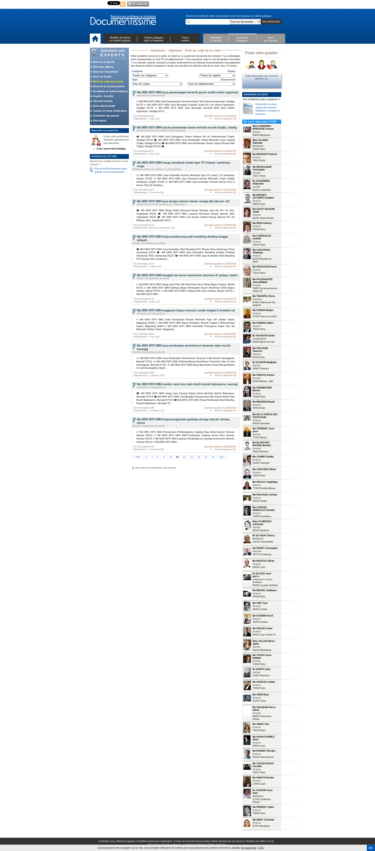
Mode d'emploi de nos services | (229, 841)
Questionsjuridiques (242, 39)
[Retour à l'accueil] (123, 20)
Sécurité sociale (102, 101)
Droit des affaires (103, 66)
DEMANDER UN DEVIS (256, 94)
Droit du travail (101, 76)
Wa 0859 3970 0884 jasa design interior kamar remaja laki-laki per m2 (183, 201)
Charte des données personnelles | (193, 841)
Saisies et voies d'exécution (109, 110)
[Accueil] (95, 39)
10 (170, 457)
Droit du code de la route (107, 81)
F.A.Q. (271, 841)
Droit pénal (99, 120)
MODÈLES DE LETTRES (104, 156)
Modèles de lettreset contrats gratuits (120, 39)
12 (184, 457)
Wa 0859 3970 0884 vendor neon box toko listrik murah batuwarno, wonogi (187, 384)
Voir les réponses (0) (225, 118)
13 (191, 457)
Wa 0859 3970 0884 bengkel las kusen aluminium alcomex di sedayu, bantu (187, 275)
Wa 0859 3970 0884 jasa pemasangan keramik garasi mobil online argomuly (187, 92)
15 (206, 457)
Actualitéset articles (215, 39)
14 (198, 457)
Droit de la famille (103, 62)
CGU (261, 848)
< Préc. (137, 457)
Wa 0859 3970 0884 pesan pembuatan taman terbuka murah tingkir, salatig (187, 127)
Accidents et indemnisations (110, 91)
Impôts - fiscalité (102, 96)
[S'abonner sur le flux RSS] (123, 7)
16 (213, 457)
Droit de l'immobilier (105, 71)
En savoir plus (248, 848)
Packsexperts (185, 39)
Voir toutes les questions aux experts (155, 467)
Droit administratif (103, 105)
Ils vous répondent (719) (260, 121)
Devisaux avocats (271, 39)
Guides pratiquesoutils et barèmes (153, 39)
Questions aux (112, 53)
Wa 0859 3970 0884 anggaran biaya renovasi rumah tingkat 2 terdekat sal (186, 310)
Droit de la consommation (108, 86)
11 (177, 457)
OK (370, 848)
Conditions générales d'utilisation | (155, 841)
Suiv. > (222, 457)
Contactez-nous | (107, 841)
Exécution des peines (105, 115)
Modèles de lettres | (257, 841)
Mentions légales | (127, 841)
